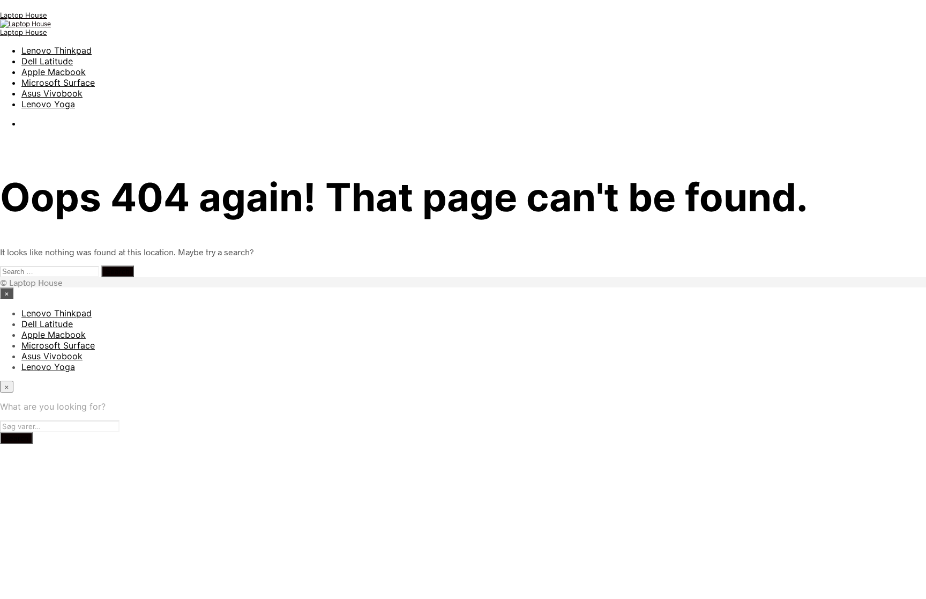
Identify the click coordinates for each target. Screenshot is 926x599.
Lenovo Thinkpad (56, 50)
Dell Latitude (47, 61)
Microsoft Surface (58, 82)
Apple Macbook (53, 71)
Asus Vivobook (52, 93)
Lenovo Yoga (48, 104)
